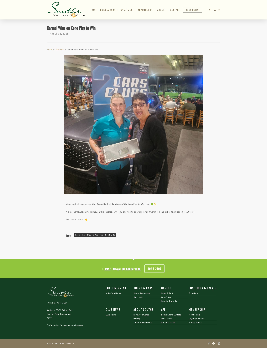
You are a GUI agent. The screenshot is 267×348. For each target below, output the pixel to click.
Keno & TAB (167, 293)
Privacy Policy (195, 322)
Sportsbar (138, 297)
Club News (60, 49)
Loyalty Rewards (169, 301)
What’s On (166, 297)
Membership (194, 314)
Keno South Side (107, 235)
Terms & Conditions (143, 322)
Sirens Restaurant (142, 293)
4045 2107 (154, 269)
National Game (168, 322)
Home (49, 49)
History (137, 318)
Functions (193, 293)
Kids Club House (113, 293)
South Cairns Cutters (171, 314)
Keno (77, 235)
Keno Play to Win (90, 235)
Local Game (166, 318)
